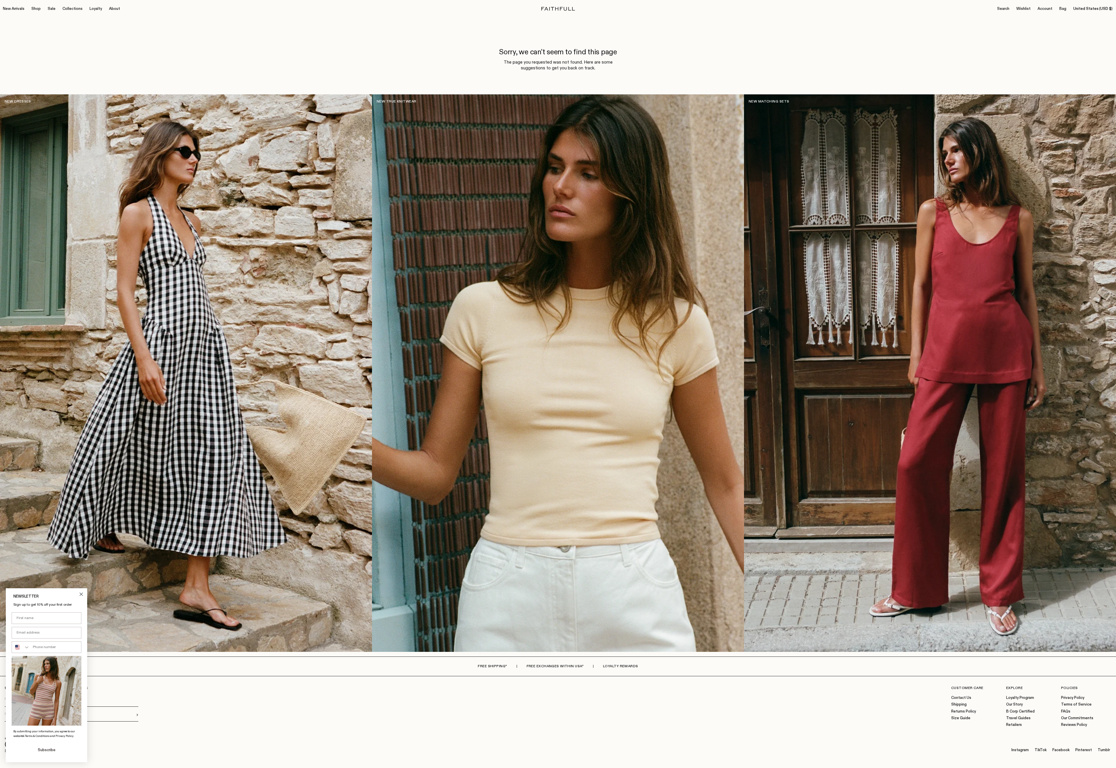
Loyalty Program (1020, 698)
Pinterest (1083, 750)
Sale (52, 9)
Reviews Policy (1074, 725)
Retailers (1014, 725)
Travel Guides (1018, 718)
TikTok (1041, 750)
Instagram (1020, 750)
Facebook (1061, 750)
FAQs (1065, 711)
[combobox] (21, 647)
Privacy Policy (1072, 698)
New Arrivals (13, 9)
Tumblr (1104, 750)
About (114, 9)
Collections (72, 9)
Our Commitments (1077, 718)
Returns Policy (963, 711)
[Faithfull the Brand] (558, 9)
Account (1045, 9)
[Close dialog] (81, 594)
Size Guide (960, 718)
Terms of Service (1076, 704)
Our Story (1014, 704)
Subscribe (47, 750)
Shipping (959, 704)
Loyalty (96, 9)
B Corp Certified (1020, 711)
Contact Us (961, 698)
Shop (36, 9)
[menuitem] (13, 9)
